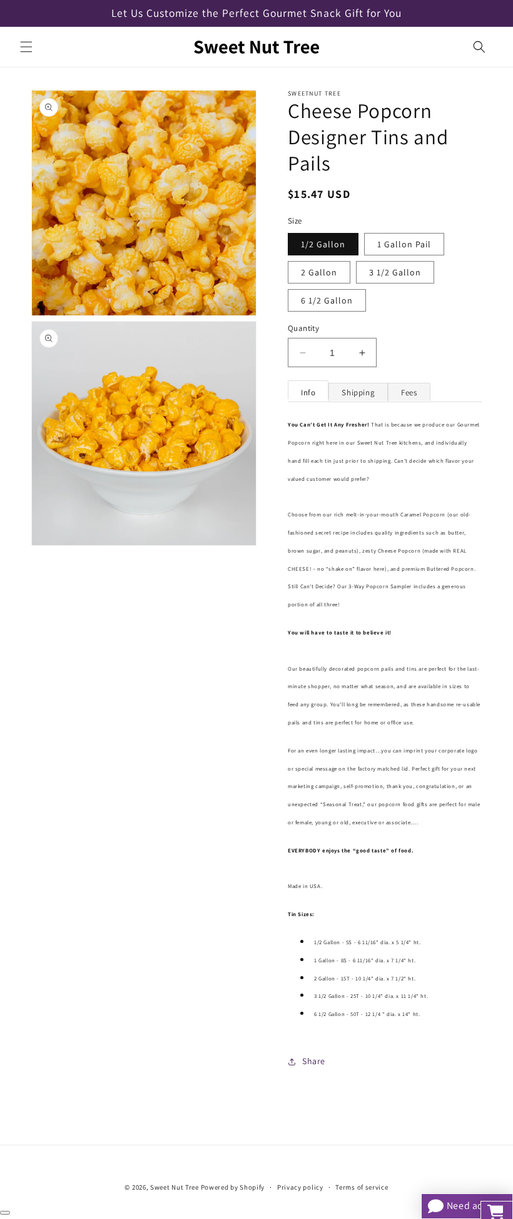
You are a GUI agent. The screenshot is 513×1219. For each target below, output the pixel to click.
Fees (409, 392)
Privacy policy (300, 1187)
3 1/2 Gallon (395, 272)
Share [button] (313, 1061)
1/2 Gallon (323, 244)
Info (308, 392)
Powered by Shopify (233, 1187)
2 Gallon (319, 272)
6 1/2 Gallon (327, 300)
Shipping (358, 392)
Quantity (303, 328)
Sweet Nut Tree (174, 1187)
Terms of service (361, 1187)
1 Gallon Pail (404, 244)
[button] (26, 47)
